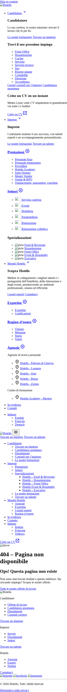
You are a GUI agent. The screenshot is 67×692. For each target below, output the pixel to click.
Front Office (22, 51)
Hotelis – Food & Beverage (38, 476)
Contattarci (31, 294)
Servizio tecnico (24, 65)
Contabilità (21, 75)
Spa (17, 68)
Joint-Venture (23, 172)
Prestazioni (18, 152)
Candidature (17, 13)
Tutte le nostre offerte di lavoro (18, 588)
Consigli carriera (17, 614)
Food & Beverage (34, 245)
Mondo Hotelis (18, 263)
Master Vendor (23, 176)
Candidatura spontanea (28, 450)
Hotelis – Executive (33, 490)
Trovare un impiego (44, 37)
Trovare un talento (43, 143)
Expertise (17, 303)
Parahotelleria (30, 217)
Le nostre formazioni (19, 37)
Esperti (11, 662)
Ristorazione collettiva (35, 229)
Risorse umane (23, 71)
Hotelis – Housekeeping (36, 480)
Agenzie (16, 348)
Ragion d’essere (22, 322)
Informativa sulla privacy (14, 690)
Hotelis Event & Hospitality (38, 486)
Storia (18, 335)
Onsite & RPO (23, 179)
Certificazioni (23, 313)
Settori (15, 191)
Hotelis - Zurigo (29, 384)
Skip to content (9, 1)
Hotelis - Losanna (30, 368)
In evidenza (14, 404)
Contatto (12, 520)
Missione (20, 332)
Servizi (11, 633)
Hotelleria (27, 211)
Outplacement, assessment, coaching (36, 182)
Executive (30, 258)
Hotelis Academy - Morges (36, 398)
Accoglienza (22, 81)
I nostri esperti (15, 294)
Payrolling (21, 166)
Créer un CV (17, 114)
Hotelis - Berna (29, 378)
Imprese (14, 119)
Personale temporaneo (28, 162)
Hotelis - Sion (28, 373)
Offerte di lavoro (17, 604)
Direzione (20, 78)
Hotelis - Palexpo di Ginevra (37, 363)
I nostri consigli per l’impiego (24, 85)
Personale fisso (23, 159)
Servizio (20, 61)
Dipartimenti (22, 453)
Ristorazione (29, 223)
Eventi (25, 205)
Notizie (11, 666)
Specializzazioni (24, 473)
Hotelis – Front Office (35, 483)
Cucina (19, 58)
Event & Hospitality (36, 255)
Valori (18, 339)
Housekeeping (23, 55)
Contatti (12, 408)
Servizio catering (31, 199)
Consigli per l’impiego (28, 456)
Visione (19, 329)
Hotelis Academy (25, 169)
